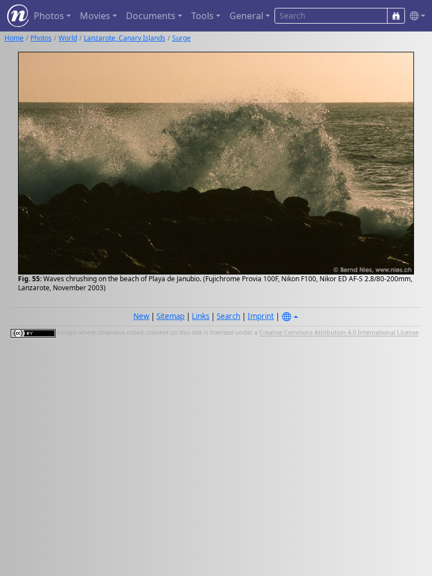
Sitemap (170, 316)
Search (228, 316)
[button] (415, 16)
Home (14, 38)
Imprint (261, 316)
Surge (181, 38)
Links (200, 316)
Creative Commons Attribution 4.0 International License (338, 333)
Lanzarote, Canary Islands (124, 38)
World (67, 38)
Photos (41, 38)
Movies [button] (95, 16)
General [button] (246, 16)
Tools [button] (202, 16)
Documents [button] (151, 16)
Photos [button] (49, 16)
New (141, 316)
